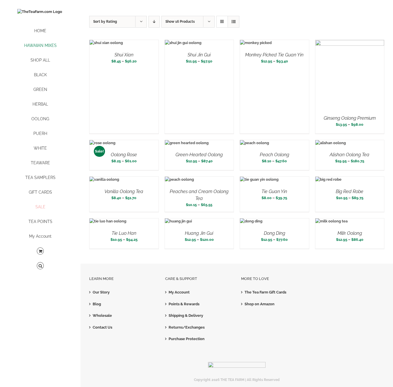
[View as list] (233, 21)
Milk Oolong (349, 233)
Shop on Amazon (259, 304)
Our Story (101, 292)
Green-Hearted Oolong (199, 154)
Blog (97, 304)
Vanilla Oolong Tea (123, 191)
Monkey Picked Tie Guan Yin (274, 55)
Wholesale (102, 315)
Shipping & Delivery (186, 315)
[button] (40, 266)
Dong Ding (274, 233)
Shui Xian (124, 55)
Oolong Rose (124, 154)
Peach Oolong (274, 154)
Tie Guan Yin (274, 191)
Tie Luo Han (124, 233)
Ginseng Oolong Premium (350, 118)
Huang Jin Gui (199, 233)
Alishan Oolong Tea (349, 154)
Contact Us (102, 327)
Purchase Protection (187, 339)
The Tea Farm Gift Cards (265, 292)
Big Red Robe (349, 191)
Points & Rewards (184, 304)
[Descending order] (154, 22)
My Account (179, 292)
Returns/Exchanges (187, 327)
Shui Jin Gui (199, 55)
